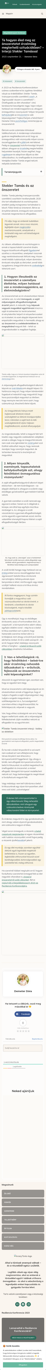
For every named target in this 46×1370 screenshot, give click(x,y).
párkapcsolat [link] (11, 610)
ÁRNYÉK (7, 1202)
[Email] (17, 1304)
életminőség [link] (6, 379)
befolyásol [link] (6, 115)
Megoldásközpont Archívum (14, 33)
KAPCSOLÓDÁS (10, 1237)
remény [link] (31, 443)
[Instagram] (29, 1304)
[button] (23, 1014)
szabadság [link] (37, 265)
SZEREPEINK (9, 1211)
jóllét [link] (23, 142)
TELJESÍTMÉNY (10, 1220)
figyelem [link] (32, 250)
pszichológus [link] (21, 121)
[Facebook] (23, 1304)
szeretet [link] (23, 115)
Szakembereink (25, 4)
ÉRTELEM (8, 1228)
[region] (23, 1356)
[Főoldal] (7, 4)
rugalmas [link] (6, 154)
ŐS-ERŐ (7, 1193)
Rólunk (15, 4)
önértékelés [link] (17, 388)
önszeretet (21, 81)
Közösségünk (37, 4)
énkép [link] (4, 573)
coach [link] (32, 96)
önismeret (8, 81)
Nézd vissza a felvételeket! (23, 1338)
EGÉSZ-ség (8, 1246)
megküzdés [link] (25, 227)
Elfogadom (23, 1365)
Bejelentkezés (37, 1039)
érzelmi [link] (23, 148)
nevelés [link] (20, 840)
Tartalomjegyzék (13, 172)
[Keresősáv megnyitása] (42, 13)
